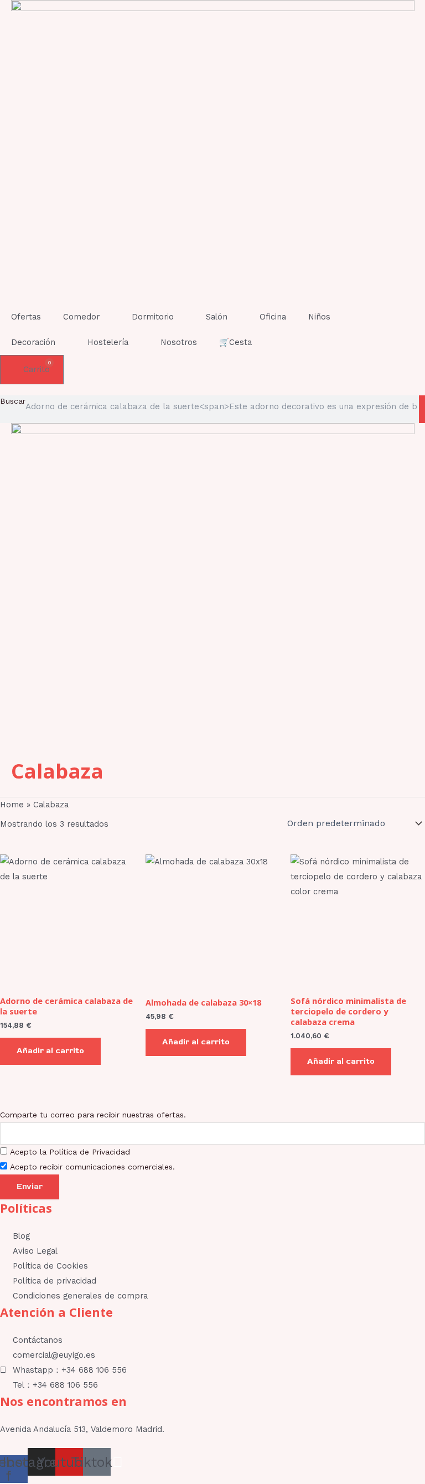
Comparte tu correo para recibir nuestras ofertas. (93, 1114)
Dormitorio (153, 317)
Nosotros (178, 342)
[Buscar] (422, 409)
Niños (319, 317)
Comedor (81, 317)
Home (12, 805)
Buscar (12, 400)
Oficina (273, 317)
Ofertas (26, 317)
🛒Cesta (235, 342)
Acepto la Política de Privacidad (70, 1151)
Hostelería (107, 342)
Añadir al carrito (50, 1050)
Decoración (33, 342)
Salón (216, 317)
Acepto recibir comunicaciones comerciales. (92, 1166)
